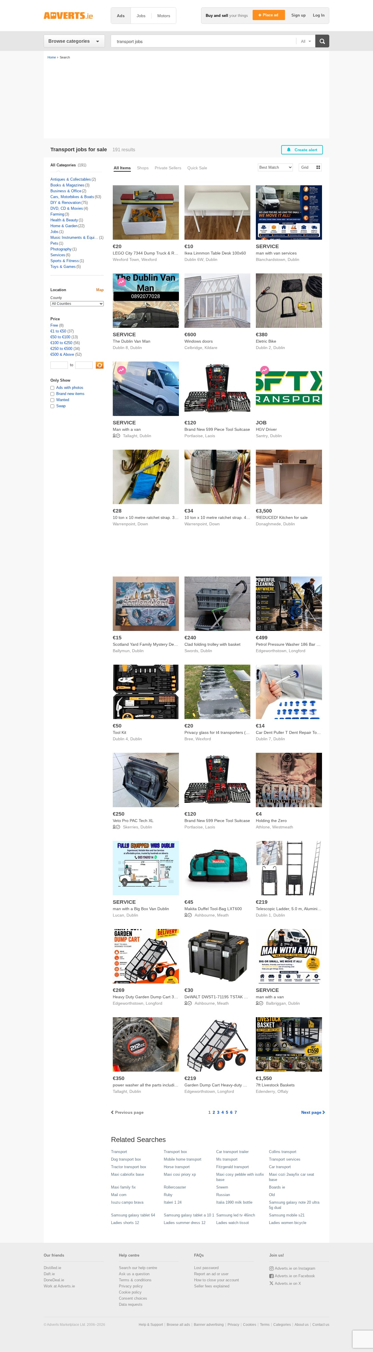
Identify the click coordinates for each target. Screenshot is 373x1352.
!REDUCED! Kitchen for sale (282, 517)
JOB (261, 423)
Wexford (149, 259)
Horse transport (177, 1167)
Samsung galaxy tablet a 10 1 (189, 1215)
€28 (117, 511)
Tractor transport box (128, 1167)
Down (143, 524)
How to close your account (216, 1280)
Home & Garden (64, 226)
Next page (311, 1112)
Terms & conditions (135, 1280)
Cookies (249, 1325)
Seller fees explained (211, 1286)
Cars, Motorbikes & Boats (72, 197)
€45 (188, 902)
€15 (117, 638)
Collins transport (282, 1152)
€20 (117, 246)
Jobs (54, 232)
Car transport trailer (232, 1152)
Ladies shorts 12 (125, 1223)
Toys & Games (63, 266)
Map (100, 290)
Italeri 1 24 (173, 1202)
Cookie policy (130, 1292)
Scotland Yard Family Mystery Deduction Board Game (162, 644)
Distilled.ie (52, 1268)
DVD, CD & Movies (66, 208)
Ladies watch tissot (232, 1223)
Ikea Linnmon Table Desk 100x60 (215, 253)
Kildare (211, 347)
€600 (190, 334)
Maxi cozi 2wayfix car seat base (291, 1177)
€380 (262, 334)
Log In (319, 15)
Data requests (130, 1304)
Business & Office (65, 191)
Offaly (282, 1091)
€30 (188, 990)
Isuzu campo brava (127, 1202)
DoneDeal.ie (54, 1280)
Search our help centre (138, 1268)
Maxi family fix (123, 1187)
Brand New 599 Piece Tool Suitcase (217, 429)
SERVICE (267, 246)
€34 (188, 511)
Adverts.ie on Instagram (295, 1268)
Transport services (284, 1159)
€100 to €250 (61, 343)
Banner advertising (209, 1325)
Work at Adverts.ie (59, 1286)
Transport (119, 1152)
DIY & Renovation (65, 202)
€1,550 (264, 1078)
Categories (282, 1325)
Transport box (175, 1152)
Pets (54, 243)
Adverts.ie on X (288, 1283)
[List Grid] (308, 167)
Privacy (233, 1325)
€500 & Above (62, 354)
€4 (259, 814)
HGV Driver (266, 429)
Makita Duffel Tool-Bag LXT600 (213, 908)
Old (272, 1195)
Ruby (168, 1195)
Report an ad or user (211, 1274)
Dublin (211, 259)
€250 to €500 (61, 348)
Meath (223, 915)
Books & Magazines (67, 185)
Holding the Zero (271, 820)
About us (302, 1325)
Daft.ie (49, 1274)
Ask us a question (134, 1274)
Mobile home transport (182, 1159)
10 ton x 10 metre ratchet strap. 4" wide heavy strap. (232, 517)
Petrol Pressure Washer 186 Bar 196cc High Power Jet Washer (314, 644)
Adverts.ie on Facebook (295, 1276)
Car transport (280, 1167)
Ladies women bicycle (287, 1223)
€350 (118, 1078)
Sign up (299, 15)
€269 (118, 990)
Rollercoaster (175, 1187)
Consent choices (133, 1298)
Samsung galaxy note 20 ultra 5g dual (294, 1205)
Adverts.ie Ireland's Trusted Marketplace (74, 15)
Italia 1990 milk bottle (234, 1202)
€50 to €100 (60, 337)
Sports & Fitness (64, 261)
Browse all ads (178, 1325)
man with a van (270, 997)
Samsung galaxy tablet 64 (133, 1215)
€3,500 (264, 511)
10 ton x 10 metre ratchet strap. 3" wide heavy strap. (161, 517)
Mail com (118, 1195)
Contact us (320, 1325)
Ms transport (226, 1159)
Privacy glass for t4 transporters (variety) (221, 732)
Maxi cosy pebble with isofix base (240, 1177)
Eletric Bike (266, 341)
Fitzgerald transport (232, 1167)
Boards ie (277, 1187)
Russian (223, 1195)
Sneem (222, 1187)
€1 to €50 (58, 331)
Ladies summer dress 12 (184, 1223)
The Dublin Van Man (131, 341)
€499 (262, 638)
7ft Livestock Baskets (275, 1085)
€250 (118, 814)
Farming (57, 214)
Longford (297, 650)
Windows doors (198, 341)
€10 (188, 246)
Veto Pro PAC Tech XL (133, 820)
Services (57, 255)
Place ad (271, 15)
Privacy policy (131, 1286)
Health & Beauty (64, 220)
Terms (265, 1325)
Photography (61, 249)
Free (54, 325)
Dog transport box (126, 1159)
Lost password (206, 1268)
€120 (190, 423)
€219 (262, 902)
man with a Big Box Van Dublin (141, 908)
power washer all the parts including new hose (155, 1085)
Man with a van (127, 429)
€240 (190, 638)
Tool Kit (119, 732)
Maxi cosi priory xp (180, 1174)
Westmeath (282, 827)
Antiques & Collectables (70, 179)
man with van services (276, 253)
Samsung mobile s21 (287, 1215)
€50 (117, 726)
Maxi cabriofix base (127, 1174)
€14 (260, 726)
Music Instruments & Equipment (74, 237)
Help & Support (151, 1325)
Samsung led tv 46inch (235, 1215)
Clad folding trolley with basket (212, 644)
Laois (210, 435)
